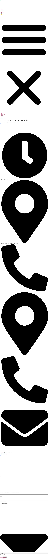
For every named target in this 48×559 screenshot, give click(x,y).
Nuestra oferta (3, 114)
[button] (24, 63)
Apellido (1, 496)
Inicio (2, 9)
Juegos (2, 11)
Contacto (2, 12)
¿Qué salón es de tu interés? (3, 503)
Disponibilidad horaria (3, 554)
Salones (2, 113)
